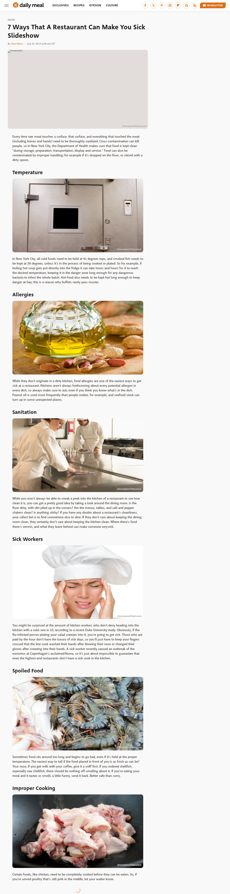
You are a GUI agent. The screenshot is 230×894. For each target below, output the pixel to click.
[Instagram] (170, 5)
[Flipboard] (178, 5)
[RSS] (195, 5)
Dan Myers (17, 43)
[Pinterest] (162, 5)
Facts (11, 20)
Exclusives (60, 5)
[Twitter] (153, 5)
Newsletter (215, 5)
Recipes (78, 5)
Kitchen (95, 5)
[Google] (186, 5)
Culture (112, 5)
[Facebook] (145, 5)
